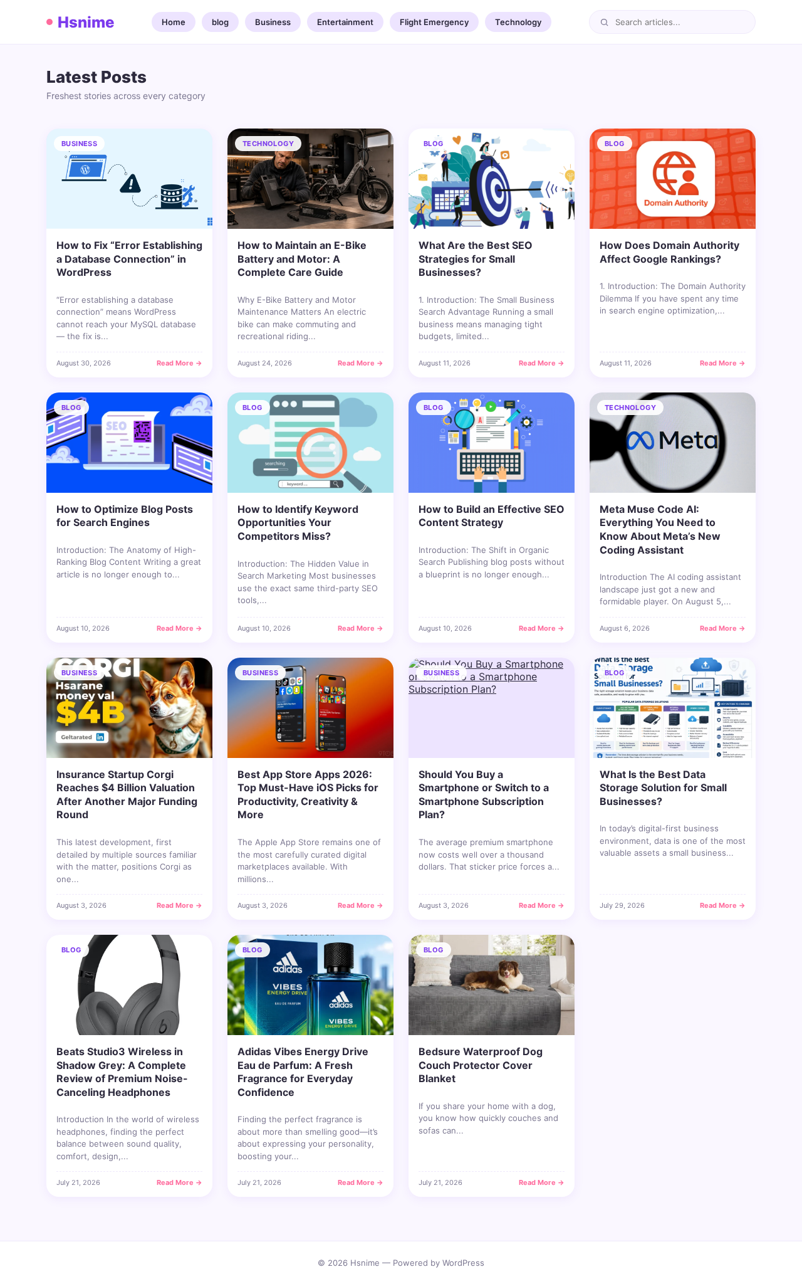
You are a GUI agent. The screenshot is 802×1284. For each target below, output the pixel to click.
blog (220, 22)
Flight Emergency (434, 22)
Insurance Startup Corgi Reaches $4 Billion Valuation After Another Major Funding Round (126, 794)
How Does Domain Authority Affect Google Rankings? (669, 252)
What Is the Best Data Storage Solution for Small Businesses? (663, 788)
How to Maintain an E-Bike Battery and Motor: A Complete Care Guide (302, 258)
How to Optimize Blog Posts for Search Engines (124, 516)
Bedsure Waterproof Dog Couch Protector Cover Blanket (481, 1065)
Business (273, 22)
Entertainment (345, 22)
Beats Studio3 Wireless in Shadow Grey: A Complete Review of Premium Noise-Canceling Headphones (122, 1071)
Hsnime (86, 22)
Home (173, 22)
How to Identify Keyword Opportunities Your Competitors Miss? (297, 522)
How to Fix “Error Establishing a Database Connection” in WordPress (129, 258)
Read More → (179, 363)
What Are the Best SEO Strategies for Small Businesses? (476, 258)
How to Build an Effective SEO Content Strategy (492, 516)
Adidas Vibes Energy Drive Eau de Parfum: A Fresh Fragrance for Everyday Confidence (302, 1071)
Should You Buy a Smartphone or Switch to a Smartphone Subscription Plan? (484, 794)
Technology (518, 22)
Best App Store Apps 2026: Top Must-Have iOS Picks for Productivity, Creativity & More (307, 794)
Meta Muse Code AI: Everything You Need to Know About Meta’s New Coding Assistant (660, 529)
